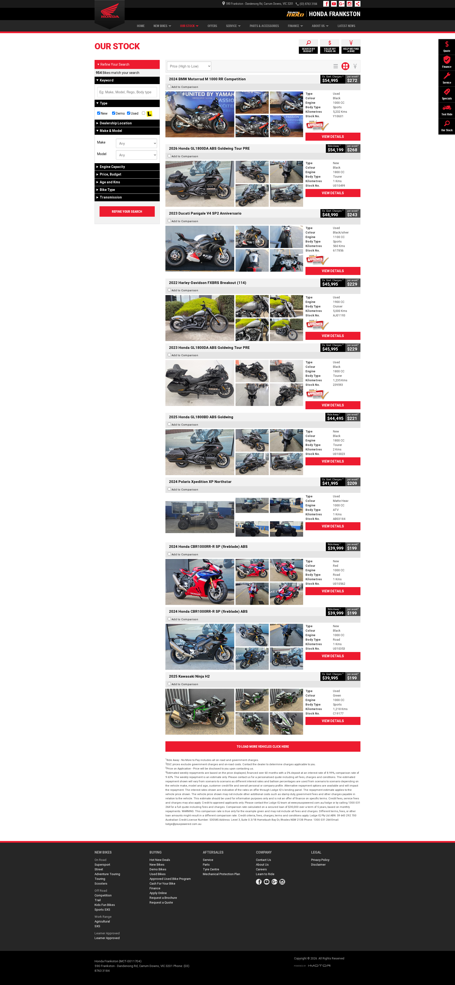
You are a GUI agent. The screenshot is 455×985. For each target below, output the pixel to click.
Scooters (101, 884)
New (104, 113)
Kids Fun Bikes (105, 905)
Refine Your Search (113, 64)
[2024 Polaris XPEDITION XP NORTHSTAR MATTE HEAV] (234, 517)
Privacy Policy (320, 860)
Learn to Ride (265, 874)
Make (101, 142)
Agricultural (102, 921)
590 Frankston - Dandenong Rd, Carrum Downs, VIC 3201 (259, 3)
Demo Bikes (158, 869)
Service (231, 26)
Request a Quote (161, 902)
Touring (100, 879)
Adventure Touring (107, 874)
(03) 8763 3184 (308, 4)
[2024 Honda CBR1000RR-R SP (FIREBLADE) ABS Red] (234, 582)
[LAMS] (149, 113)
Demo (120, 113)
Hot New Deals (160, 860)
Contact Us (263, 860)
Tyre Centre (211, 869)
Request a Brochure (163, 898)
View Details (333, 137)
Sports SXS (102, 910)
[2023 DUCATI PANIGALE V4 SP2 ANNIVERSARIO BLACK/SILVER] (234, 249)
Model (101, 154)
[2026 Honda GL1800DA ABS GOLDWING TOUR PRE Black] (234, 184)
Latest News (346, 26)
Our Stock (187, 26)
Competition (103, 895)
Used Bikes (158, 874)
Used (134, 113)
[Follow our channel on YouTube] (335, 4)
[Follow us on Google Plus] (343, 4)
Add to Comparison (185, 87)
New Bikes (160, 26)
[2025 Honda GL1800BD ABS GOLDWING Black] (234, 452)
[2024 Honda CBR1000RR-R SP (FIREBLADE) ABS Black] (234, 647)
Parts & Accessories (264, 26)
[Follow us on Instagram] (351, 4)
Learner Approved (107, 933)
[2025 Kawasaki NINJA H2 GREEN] (234, 712)
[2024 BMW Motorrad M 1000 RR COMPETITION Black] (234, 114)
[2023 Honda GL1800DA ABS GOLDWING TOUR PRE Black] (234, 383)
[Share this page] (356, 4)
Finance (293, 26)
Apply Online (158, 893)
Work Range (103, 917)
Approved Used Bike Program (170, 879)
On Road (100, 860)
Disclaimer (318, 865)
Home (141, 26)
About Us (318, 26)
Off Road (101, 891)
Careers (261, 869)
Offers (212, 26)
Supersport (102, 865)
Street (99, 869)
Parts (206, 865)
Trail (98, 900)
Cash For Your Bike (162, 884)
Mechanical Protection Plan (221, 874)
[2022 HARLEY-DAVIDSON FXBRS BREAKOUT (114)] (234, 318)
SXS (97, 926)
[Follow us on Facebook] (327, 4)
